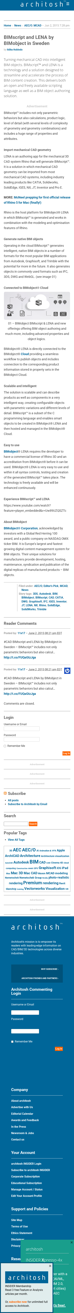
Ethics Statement (21, 1233)
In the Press (18, 1126)
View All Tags (16, 839)
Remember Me (16, 746)
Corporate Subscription (25, 1176)
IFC (45, 601)
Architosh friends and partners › (40, 978)
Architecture (30, 855)
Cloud (25, 354)
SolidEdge (53, 605)
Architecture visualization (55, 856)
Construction (22, 868)
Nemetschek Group (30, 877)
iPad (65, 868)
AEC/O (28, 25)
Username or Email (15, 724)
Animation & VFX (47, 850)
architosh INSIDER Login (26, 1163)
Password (10, 735)
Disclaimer (17, 1239)
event (30, 868)
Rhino (42, 605)
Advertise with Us (22, 1107)
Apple (61, 850)
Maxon (41, 873)
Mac (8, 873)
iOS (59, 868)
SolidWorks (29, 609)
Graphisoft (35, 601)
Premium (32, 882)
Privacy (15, 1245)
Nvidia (45, 878)
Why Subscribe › (50, 969)
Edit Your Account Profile (26, 1196)
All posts (13, 800)
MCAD (37, 25)
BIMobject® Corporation (21, 528)
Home (7, 25)
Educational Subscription (26, 1183)
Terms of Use (19, 1226)
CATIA (59, 597)
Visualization (55, 889)
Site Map (16, 1220)
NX (36, 605)
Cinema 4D (57, 862)
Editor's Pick (51, 586)
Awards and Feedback (25, 1120)
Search (33, 824)
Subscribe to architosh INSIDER (30, 1170)
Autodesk (45, 593)
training (20, 889)
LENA (29, 605)
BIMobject (11, 451)
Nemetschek (12, 877)
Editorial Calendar (22, 1113)
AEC (17, 849)
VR (66, 889)
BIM (54, 593)
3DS (35, 593)
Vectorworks (34, 888)
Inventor (61, 601)
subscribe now (18, 1301)
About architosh (21, 1100)
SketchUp (11, 889)
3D (10, 850)
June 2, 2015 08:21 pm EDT (45, 633)
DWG (25, 601)
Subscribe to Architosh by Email (27, 804)
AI (37, 850)
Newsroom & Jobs (22, 1133)
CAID (48, 863)
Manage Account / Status (27, 1189)
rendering (51, 883)
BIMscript (41, 597)
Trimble (41, 609)
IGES (52, 601)
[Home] (43, 5)
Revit (62, 883)
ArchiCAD (12, 856)
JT (23, 605)
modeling (61, 873)
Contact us (17, 1139)
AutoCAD (9, 863)
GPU (36, 868)
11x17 (21, 633)
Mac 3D (17, 873)
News (17, 25)
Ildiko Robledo (15, 49)
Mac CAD (30, 873)
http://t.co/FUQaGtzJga (20, 657)
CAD (51, 597)
